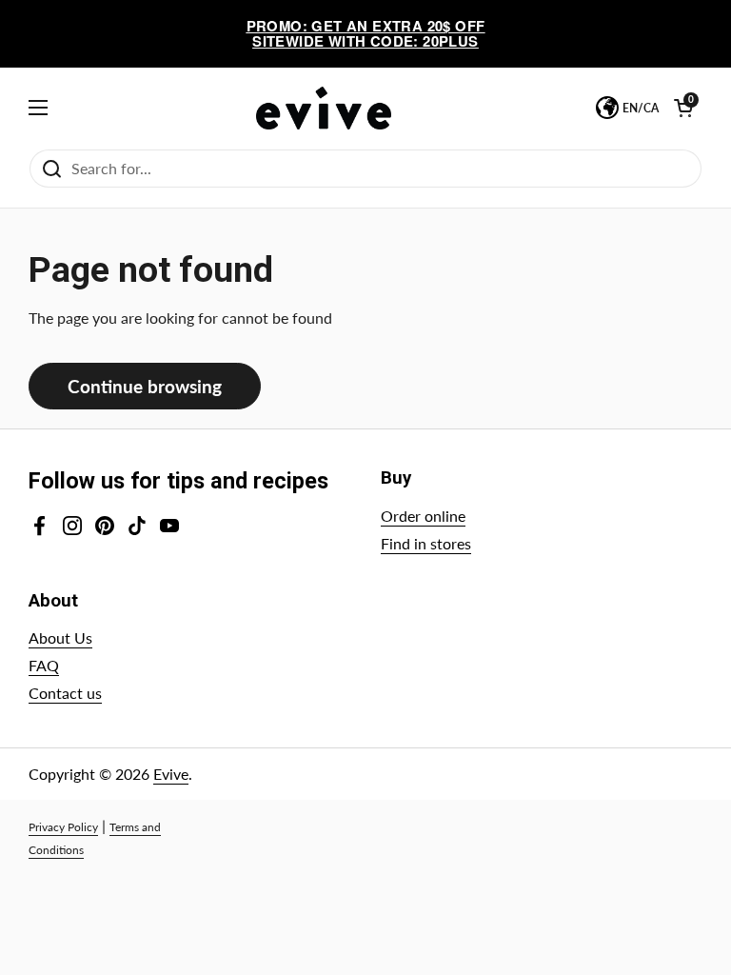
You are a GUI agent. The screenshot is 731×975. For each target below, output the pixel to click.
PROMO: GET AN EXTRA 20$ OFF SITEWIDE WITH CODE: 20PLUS (366, 34)
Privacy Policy (63, 827)
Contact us (65, 693)
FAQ (44, 665)
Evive (170, 774)
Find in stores (426, 543)
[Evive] (323, 108)
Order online (423, 516)
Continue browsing (145, 386)
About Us (60, 637)
